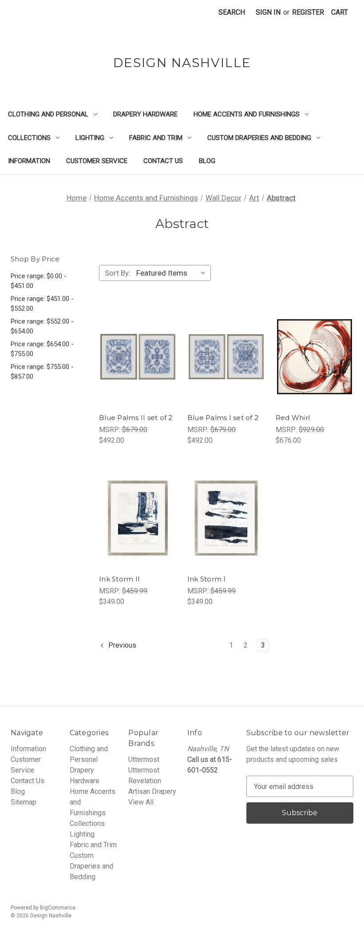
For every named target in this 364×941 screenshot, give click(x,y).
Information (29, 161)
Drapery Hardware (145, 114)
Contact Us (163, 161)
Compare (135, 356)
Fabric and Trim (155, 138)
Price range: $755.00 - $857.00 (42, 372)
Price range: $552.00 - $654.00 (42, 326)
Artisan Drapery (152, 791)
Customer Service (96, 161)
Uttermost (143, 759)
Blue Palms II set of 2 (136, 417)
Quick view (136, 338)
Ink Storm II (119, 579)
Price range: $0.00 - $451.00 (39, 281)
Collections (29, 138)
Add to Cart (137, 374)
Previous (121, 645)
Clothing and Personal (48, 114)
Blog (207, 161)
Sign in (268, 12)
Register (308, 12)
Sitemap (23, 802)
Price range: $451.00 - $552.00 (42, 304)
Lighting (89, 138)
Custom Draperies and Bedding (259, 138)
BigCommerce (57, 908)
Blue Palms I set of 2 (222, 417)
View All (141, 802)
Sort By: (118, 272)
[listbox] (172, 272)
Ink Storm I (206, 579)
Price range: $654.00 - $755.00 (42, 349)
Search (231, 12)
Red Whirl (293, 417)
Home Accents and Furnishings (247, 114)
